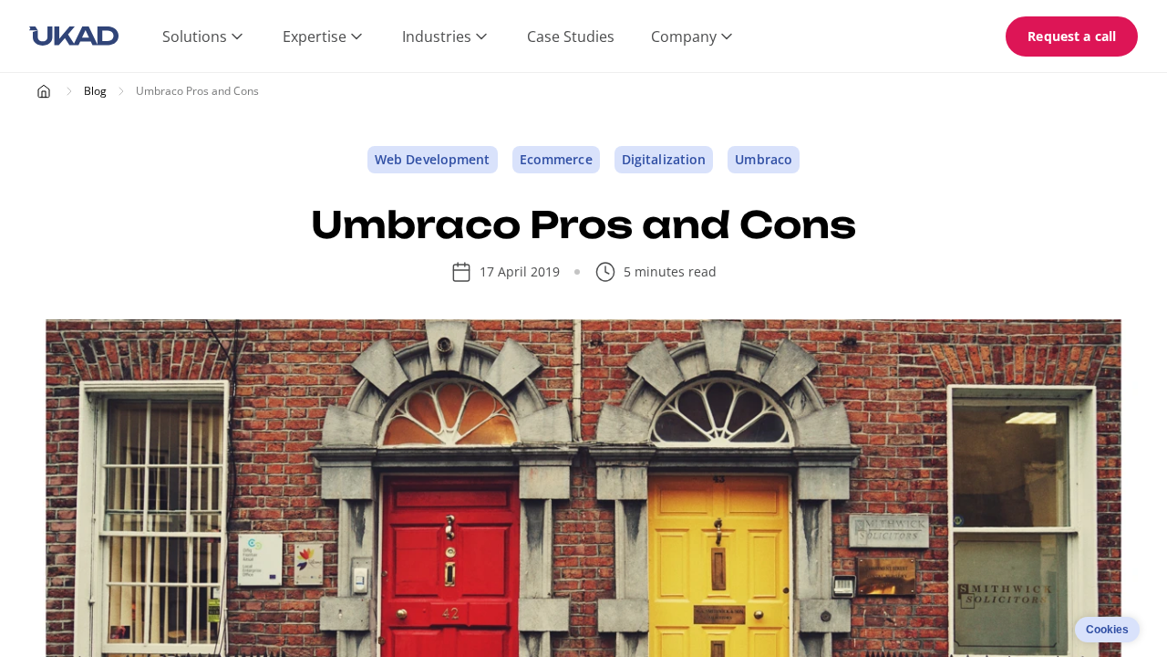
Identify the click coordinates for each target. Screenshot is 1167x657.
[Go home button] (74, 36)
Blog (95, 91)
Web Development (433, 159)
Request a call (1072, 36)
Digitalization (664, 159)
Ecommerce (556, 159)
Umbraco (763, 159)
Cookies (1107, 629)
